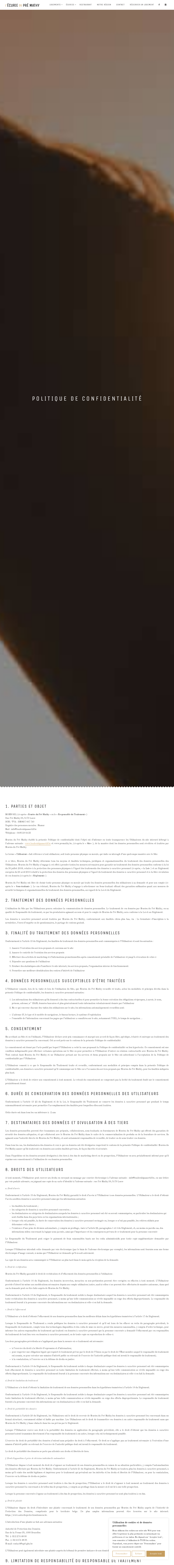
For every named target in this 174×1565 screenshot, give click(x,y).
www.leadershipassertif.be (38, 844)
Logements (55, 4)
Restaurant (86, 4)
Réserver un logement (142, 4)
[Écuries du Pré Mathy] (23, 5)
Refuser (138, 1554)
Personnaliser (121, 1554)
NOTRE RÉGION (104, 4)
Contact (120, 4)
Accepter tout (156, 1554)
